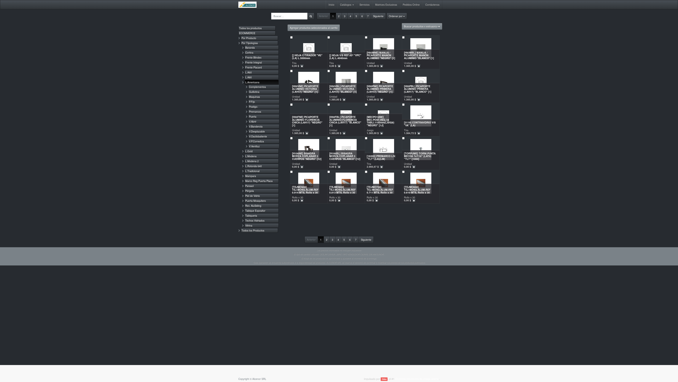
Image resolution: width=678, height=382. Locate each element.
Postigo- (253, 106)
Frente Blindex (253, 57)
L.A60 (248, 72)
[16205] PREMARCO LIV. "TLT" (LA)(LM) (381, 157)
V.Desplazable (257, 131)
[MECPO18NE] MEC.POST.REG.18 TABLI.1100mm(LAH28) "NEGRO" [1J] (380, 121)
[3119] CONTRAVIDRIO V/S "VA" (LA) (420, 124)
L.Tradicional (252, 171)
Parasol (249, 186)
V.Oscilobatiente (258, 136)
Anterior (323, 16)
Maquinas (254, 97)
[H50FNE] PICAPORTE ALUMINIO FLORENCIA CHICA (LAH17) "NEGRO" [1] (307, 121)
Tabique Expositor (255, 210)
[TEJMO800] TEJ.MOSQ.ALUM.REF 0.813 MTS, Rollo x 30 (342, 189)
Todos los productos (250, 28)
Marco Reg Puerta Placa (259, 181)
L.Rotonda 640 (253, 166)
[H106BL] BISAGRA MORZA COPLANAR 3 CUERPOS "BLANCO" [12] (344, 156)
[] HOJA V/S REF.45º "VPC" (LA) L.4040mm (345, 56)
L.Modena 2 (252, 161)
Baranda (250, 47)
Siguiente (378, 16)
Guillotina (254, 92)
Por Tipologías (250, 43)
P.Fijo (252, 101)
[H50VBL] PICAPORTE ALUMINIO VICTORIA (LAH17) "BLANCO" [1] (343, 88)
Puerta (252, 116)
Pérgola (249, 191)
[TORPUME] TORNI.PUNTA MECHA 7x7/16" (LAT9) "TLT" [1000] (420, 156)
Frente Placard (253, 67)
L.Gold (249, 151)
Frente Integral (253, 62)
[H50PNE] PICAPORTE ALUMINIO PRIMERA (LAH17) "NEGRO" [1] (380, 88)
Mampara (250, 176)
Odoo (384, 379)
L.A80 (248, 77)
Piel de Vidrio (252, 196)
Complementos (257, 87)
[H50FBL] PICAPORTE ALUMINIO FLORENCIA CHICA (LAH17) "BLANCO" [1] (345, 121)
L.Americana (252, 82)
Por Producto (249, 38)
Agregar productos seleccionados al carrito (314, 28)
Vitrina (248, 225)
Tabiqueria (251, 215)
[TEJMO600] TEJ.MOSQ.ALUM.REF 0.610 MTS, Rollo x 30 (417, 189)
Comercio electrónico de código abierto (417, 379)
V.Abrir (252, 121)
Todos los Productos (253, 230)
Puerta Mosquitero (255, 200)
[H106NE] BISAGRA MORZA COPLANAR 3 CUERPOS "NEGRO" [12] (307, 156)
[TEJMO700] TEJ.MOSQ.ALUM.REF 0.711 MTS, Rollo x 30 (380, 189)
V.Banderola (256, 126)
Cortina (249, 52)
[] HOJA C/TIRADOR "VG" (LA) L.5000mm (307, 56)
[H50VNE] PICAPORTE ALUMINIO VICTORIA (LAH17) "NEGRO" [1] (305, 88)
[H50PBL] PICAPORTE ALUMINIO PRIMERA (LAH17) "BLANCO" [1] (417, 88)
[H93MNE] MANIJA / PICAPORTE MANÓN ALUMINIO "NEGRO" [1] (381, 55)
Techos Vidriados (254, 220)
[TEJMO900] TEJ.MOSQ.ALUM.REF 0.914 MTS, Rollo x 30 (305, 189)
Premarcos (255, 111)
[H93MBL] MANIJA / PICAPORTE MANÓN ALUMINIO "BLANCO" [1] (419, 55)
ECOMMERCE (247, 33)
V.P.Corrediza (256, 141)
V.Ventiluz (254, 146)
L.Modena (251, 156)
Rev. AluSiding (253, 205)
